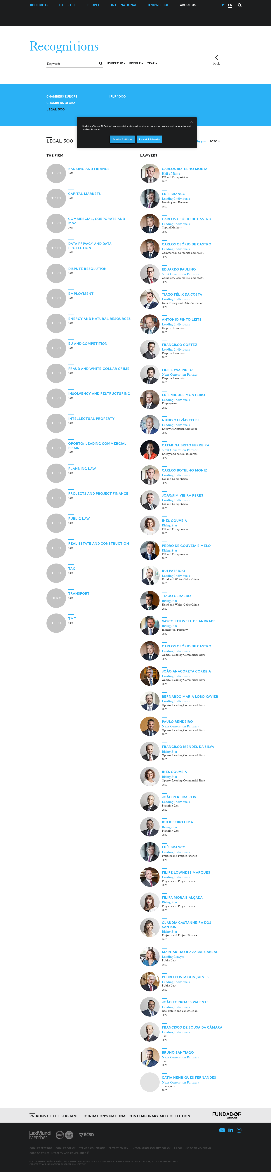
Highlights (38, 5)
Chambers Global (61, 103)
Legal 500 (55, 109)
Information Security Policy (151, 1148)
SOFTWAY (81, 1164)
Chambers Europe (61, 96)
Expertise (67, 5)
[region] (137, 132)
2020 (213, 141)
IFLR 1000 (117, 96)
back (216, 63)
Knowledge (158, 5)
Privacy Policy (118, 1148)
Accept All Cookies (149, 139)
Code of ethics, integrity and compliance (58, 1153)
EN (230, 5)
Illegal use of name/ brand (192, 1148)
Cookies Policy (65, 1148)
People (93, 5)
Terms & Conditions (92, 1148)
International (124, 5)
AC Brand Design (51, 1164)
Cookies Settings (40, 1148)
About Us (188, 5)
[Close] (191, 122)
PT (224, 5)
